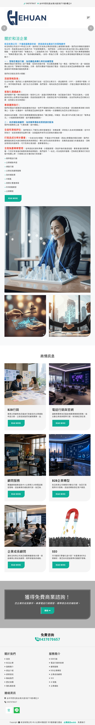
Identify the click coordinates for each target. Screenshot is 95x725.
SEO (54, 551)
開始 (47, 611)
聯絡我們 (10, 678)
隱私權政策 (10, 686)
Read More (13, 198)
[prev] (4, 28)
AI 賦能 (54, 682)
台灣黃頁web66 (70, 722)
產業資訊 (10, 674)
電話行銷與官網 (63, 410)
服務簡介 (10, 667)
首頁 (8, 659)
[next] (91, 28)
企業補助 (54, 686)
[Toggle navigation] (88, 18)
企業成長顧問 (17, 551)
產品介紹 (10, 670)
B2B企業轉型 (61, 480)
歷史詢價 (10, 682)
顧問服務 (14, 480)
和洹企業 (10, 663)
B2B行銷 (13, 410)
